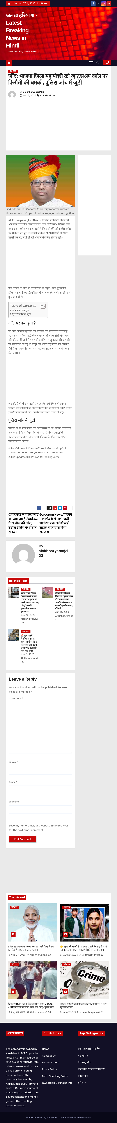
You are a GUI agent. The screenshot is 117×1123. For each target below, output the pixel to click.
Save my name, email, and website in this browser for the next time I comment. (38, 828)
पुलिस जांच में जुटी (21, 314)
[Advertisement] (58, 124)
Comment (16, 698)
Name (13, 762)
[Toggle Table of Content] (41, 306)
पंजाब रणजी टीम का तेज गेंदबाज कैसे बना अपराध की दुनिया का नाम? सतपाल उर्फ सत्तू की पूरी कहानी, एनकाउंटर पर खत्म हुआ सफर (30, 602)
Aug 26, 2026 (18, 1012)
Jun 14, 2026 (62, 612)
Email (13, 782)
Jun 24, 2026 (28, 615)
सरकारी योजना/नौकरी (91, 1069)
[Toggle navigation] (91, 62)
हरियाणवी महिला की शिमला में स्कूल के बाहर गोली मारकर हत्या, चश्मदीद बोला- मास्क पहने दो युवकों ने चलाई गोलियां (64, 601)
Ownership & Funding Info (57, 1083)
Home (45, 1049)
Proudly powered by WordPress (42, 1117)
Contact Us (49, 1055)
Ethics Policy (49, 1069)
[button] (98, 62)
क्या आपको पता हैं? (89, 1049)
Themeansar (84, 1117)
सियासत (83, 1076)
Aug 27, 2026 (18, 954)
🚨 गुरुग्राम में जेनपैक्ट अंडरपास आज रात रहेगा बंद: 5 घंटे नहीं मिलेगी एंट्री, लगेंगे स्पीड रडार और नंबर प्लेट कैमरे (29, 643)
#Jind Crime (47, 95)
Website (14, 801)
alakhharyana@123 (33, 92)
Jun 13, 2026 (27, 654)
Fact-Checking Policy (55, 1076)
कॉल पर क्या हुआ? (21, 310)
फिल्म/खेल (84, 1062)
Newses (71, 1117)
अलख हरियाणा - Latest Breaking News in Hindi (21, 30)
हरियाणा (14, 907)
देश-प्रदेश (13, 71)
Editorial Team (50, 1062)
